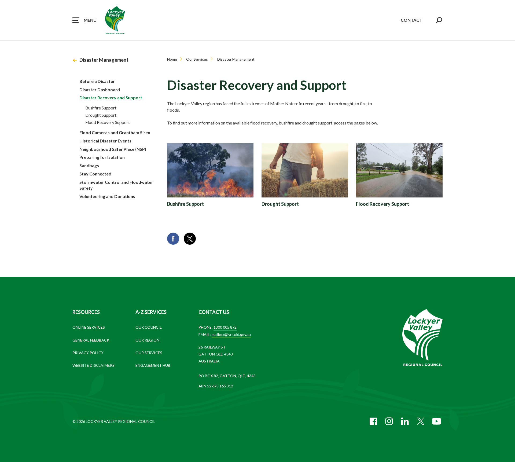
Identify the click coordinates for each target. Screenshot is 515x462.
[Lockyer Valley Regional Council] (422, 338)
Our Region (147, 340)
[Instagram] (389, 421)
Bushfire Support (100, 107)
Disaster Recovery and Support (110, 97)
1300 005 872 (225, 327)
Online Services (88, 327)
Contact (411, 20)
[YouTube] (437, 421)
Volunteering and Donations (107, 196)
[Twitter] (421, 421)
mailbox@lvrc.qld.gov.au (231, 334)
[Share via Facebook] (173, 239)
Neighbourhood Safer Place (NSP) (112, 149)
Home (172, 59)
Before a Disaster (97, 81)
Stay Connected (95, 173)
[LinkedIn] (405, 421)
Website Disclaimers (93, 365)
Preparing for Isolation (102, 157)
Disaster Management (103, 60)
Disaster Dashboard (99, 89)
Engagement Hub (152, 365)
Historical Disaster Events (105, 140)
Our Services (197, 59)
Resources (86, 312)
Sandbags (89, 165)
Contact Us (213, 312)
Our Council (148, 327)
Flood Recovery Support (107, 122)
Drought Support (100, 115)
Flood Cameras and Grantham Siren (114, 132)
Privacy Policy (88, 352)
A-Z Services (151, 312)
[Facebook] (373, 421)
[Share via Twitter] (190, 239)
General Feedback (90, 340)
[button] (84, 20)
